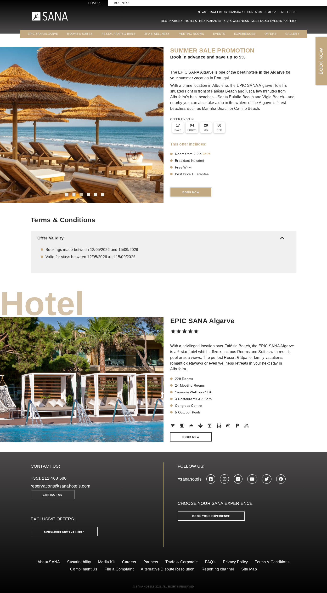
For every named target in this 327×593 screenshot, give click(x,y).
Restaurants (210, 21)
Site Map (249, 569)
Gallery (292, 33)
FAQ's (210, 562)
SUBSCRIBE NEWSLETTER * (64, 531)
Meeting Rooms (191, 33)
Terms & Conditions (272, 562)
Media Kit (106, 562)
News (202, 12)
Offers (290, 21)
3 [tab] (81, 194)
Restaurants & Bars (118, 33)
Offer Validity (161, 238)
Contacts (254, 12)
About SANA (49, 562)
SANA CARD (237, 12)
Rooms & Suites (79, 33)
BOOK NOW (321, 61)
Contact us (52, 494)
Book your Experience (211, 516)
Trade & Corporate (181, 562)
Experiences (244, 33)
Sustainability (79, 562)
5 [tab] (95, 194)
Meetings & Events (266, 21)
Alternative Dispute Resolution (167, 569)
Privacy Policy (235, 562)
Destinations (171, 21)
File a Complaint (119, 569)
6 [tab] (102, 194)
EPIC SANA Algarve (43, 33)
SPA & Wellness (236, 21)
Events (219, 33)
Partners (150, 562)
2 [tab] (74, 194)
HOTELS (191, 21)
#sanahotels (190, 479)
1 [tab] (66, 194)
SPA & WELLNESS (157, 33)
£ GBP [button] (271, 12)
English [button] (288, 12)
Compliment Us (83, 569)
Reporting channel (218, 569)
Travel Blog (217, 12)
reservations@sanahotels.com (60, 486)
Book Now (190, 192)
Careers (129, 562)
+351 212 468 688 (49, 478)
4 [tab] (88, 194)
